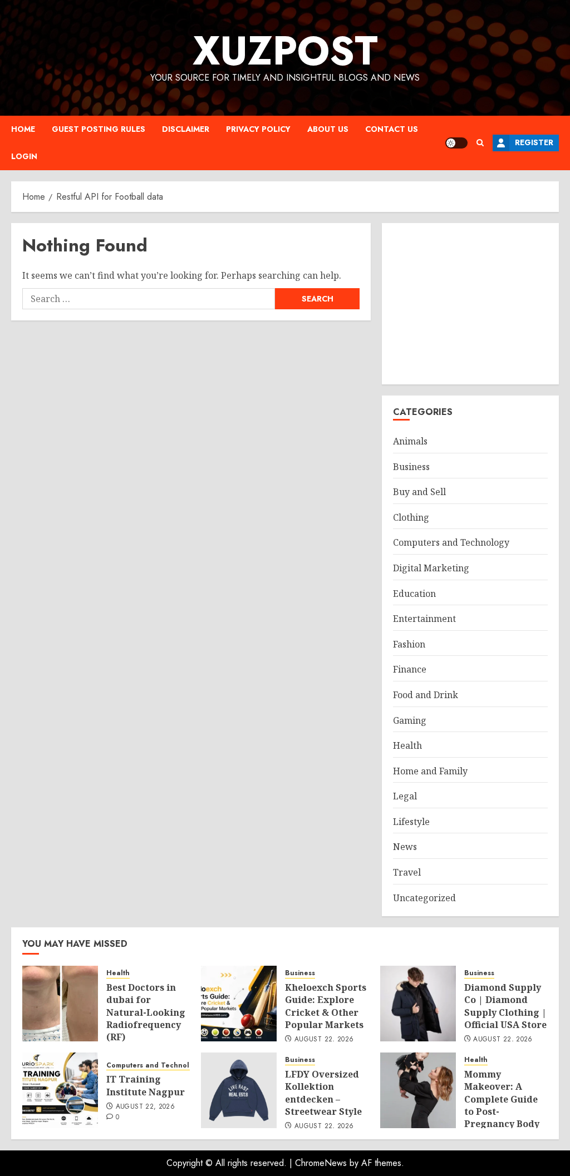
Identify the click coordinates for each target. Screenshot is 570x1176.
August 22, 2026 (323, 1039)
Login (24, 156)
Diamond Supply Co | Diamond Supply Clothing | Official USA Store (505, 1006)
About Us (327, 129)
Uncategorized (424, 898)
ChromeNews (321, 1163)
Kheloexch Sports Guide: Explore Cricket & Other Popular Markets (325, 1006)
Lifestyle (411, 822)
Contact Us (391, 129)
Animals (410, 441)
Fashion (409, 644)
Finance (409, 669)
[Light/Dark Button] (456, 143)
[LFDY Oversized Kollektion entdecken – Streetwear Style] (239, 1090)
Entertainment (424, 618)
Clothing (411, 517)
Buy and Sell (419, 492)
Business (411, 467)
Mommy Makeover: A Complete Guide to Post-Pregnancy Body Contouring (501, 1105)
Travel (407, 872)
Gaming (409, 720)
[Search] (480, 143)
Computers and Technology (451, 542)
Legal (405, 796)
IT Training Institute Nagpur (145, 1085)
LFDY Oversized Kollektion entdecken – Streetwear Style (323, 1093)
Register (534, 142)
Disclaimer (185, 129)
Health (407, 745)
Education (414, 593)
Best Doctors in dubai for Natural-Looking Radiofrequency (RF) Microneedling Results (145, 1024)
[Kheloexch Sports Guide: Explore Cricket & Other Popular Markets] (239, 1003)
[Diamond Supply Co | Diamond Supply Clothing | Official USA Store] (418, 1003)
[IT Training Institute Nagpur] (60, 1090)
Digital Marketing (431, 568)
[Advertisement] (470, 303)
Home (23, 129)
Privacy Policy (258, 129)
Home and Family (430, 771)
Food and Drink (425, 695)
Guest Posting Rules (98, 129)
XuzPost (285, 51)
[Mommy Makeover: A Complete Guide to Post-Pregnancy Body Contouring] (418, 1090)
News (405, 847)
